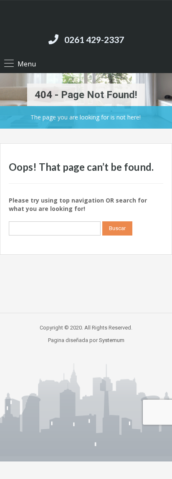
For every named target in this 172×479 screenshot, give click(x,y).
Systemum (111, 340)
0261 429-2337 (94, 39)
